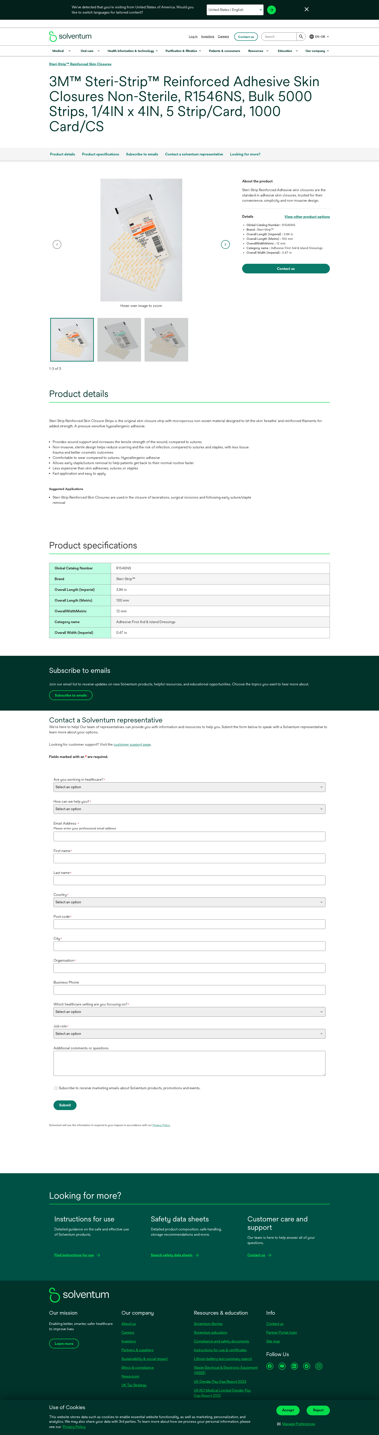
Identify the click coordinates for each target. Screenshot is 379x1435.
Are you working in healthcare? (79, 779)
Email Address (66, 823)
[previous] (57, 244)
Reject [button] (318, 1410)
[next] (225, 244)
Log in (193, 36)
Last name (63, 873)
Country (61, 895)
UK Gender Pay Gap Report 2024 (220, 1382)
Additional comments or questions (81, 1048)
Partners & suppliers (138, 1350)
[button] (296, 1424)
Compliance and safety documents (221, 1341)
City (58, 938)
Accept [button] (288, 1410)
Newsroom (130, 1376)
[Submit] (301, 37)
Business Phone (66, 982)
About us (129, 1324)
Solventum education (210, 1332)
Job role (61, 1026)
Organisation (65, 960)
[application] (141, 240)
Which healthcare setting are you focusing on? (91, 1004)
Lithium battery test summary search (223, 1359)
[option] (141, 244)
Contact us (275, 1324)
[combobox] (283, 37)
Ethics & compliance (138, 1367)
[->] (271, 9)
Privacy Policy (74, 1427)
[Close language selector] (306, 9)
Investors (207, 36)
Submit (65, 1105)
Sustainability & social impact (145, 1359)
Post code (63, 916)
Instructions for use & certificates (220, 1350)
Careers (223, 36)
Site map (273, 1341)
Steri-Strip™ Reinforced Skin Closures (80, 64)
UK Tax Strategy (134, 1385)
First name (63, 851)
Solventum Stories (208, 1324)
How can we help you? (72, 801)
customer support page (132, 744)
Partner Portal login (281, 1332)
